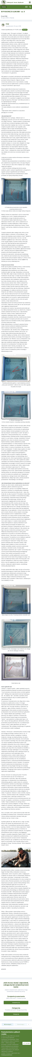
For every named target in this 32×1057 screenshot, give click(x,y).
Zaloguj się (16, 1014)
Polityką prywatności (6, 1054)
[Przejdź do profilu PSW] (3, 25)
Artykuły (12, 18)
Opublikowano (13, 26)
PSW (6, 16)
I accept (27, 1043)
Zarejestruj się (16, 1002)
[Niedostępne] (16, 191)
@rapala (25, 29)
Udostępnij (8, 1024)
